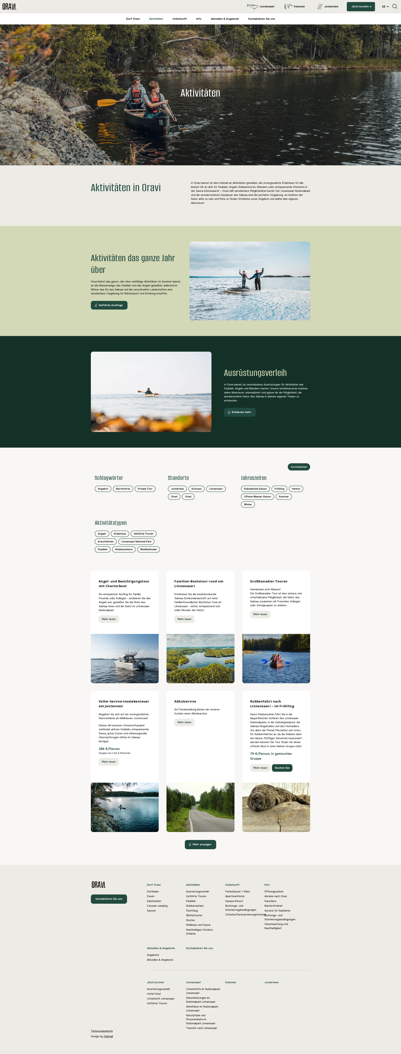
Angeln (102, 533)
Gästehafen (154, 901)
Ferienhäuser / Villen (237, 891)
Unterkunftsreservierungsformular (244, 914)
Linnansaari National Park (136, 541)
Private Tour (145, 488)
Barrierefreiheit (273, 905)
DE (384, 6)
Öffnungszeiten (273, 891)
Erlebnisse (120, 533)
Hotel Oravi (154, 993)
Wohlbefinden (148, 549)
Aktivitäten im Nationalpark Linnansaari (202, 1008)
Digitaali (108, 1036)
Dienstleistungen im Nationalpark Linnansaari (200, 1000)
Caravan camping (157, 905)
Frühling (279, 488)
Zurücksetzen (299, 466)
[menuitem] (260, 6)
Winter (248, 504)
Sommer (284, 496)
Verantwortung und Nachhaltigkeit (276, 926)
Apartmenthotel (234, 896)
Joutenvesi (331, 6)
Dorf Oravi (133, 19)
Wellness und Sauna (198, 925)
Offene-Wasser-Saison (257, 496)
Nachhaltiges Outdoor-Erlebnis (200, 931)
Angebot (103, 488)
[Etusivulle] (9, 6)
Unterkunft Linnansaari (160, 998)
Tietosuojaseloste (102, 1031)
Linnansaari (267, 6)
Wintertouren (194, 915)
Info (198, 19)
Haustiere (270, 901)
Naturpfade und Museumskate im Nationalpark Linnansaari (200, 1019)
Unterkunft (180, 19)
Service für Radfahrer (277, 910)
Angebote (153, 955)
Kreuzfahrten (106, 541)
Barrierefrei (123, 488)
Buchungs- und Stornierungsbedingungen (240, 908)
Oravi (174, 496)
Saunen (151, 910)
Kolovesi (299, 6)
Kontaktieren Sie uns (261, 19)
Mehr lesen (109, 619)
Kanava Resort (234, 901)
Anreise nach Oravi (275, 896)
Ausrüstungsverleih (197, 891)
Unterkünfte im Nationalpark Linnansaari (203, 991)
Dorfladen (153, 891)
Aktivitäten (156, 19)
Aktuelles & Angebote (225, 19)
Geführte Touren (143, 533)
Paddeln (102, 549)
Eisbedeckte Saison (255, 488)
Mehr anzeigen (202, 844)
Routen (190, 920)
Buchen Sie (282, 768)
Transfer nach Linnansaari (201, 1028)
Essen (150, 896)
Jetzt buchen (360, 6)
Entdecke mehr (241, 412)
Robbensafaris (124, 549)
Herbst (296, 488)
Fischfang (192, 910)
